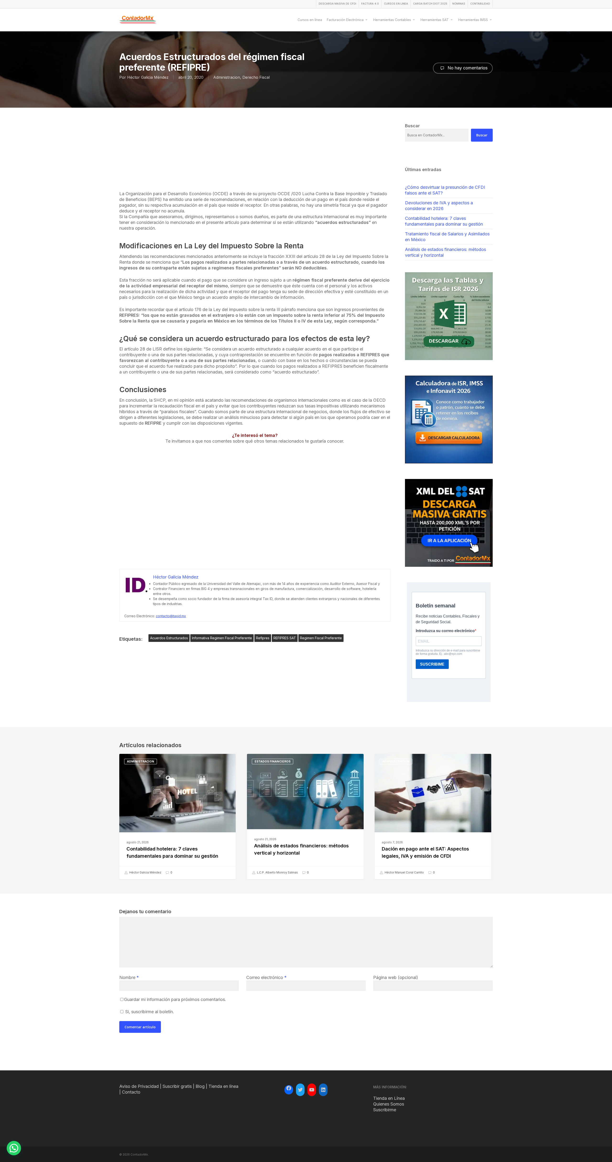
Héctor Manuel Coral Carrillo (404, 872)
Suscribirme (384, 1109)
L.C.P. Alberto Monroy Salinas (277, 872)
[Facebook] (288, 1088)
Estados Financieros (272, 761)
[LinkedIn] (323, 1089)
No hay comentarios (466, 67)
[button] (14, 1148)
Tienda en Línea (389, 1098)
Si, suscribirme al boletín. (149, 1011)
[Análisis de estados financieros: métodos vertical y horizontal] (305, 816)
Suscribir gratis (177, 1086)
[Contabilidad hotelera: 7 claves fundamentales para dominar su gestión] (177, 816)
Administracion (226, 77)
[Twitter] (300, 1089)
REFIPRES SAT (284, 638)
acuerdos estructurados (169, 638)
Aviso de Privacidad (139, 1086)
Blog (200, 1086)
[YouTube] (311, 1089)
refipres (262, 638)
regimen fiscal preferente (321, 638)
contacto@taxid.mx (171, 616)
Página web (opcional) (395, 977)
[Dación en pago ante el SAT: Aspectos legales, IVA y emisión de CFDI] (433, 816)
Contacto (131, 1092)
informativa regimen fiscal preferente (222, 638)
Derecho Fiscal (256, 77)
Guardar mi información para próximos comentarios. (175, 999)
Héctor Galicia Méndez (148, 77)
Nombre (129, 977)
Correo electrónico (266, 977)
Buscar (481, 135)
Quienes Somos (388, 1103)
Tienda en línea (223, 1086)
